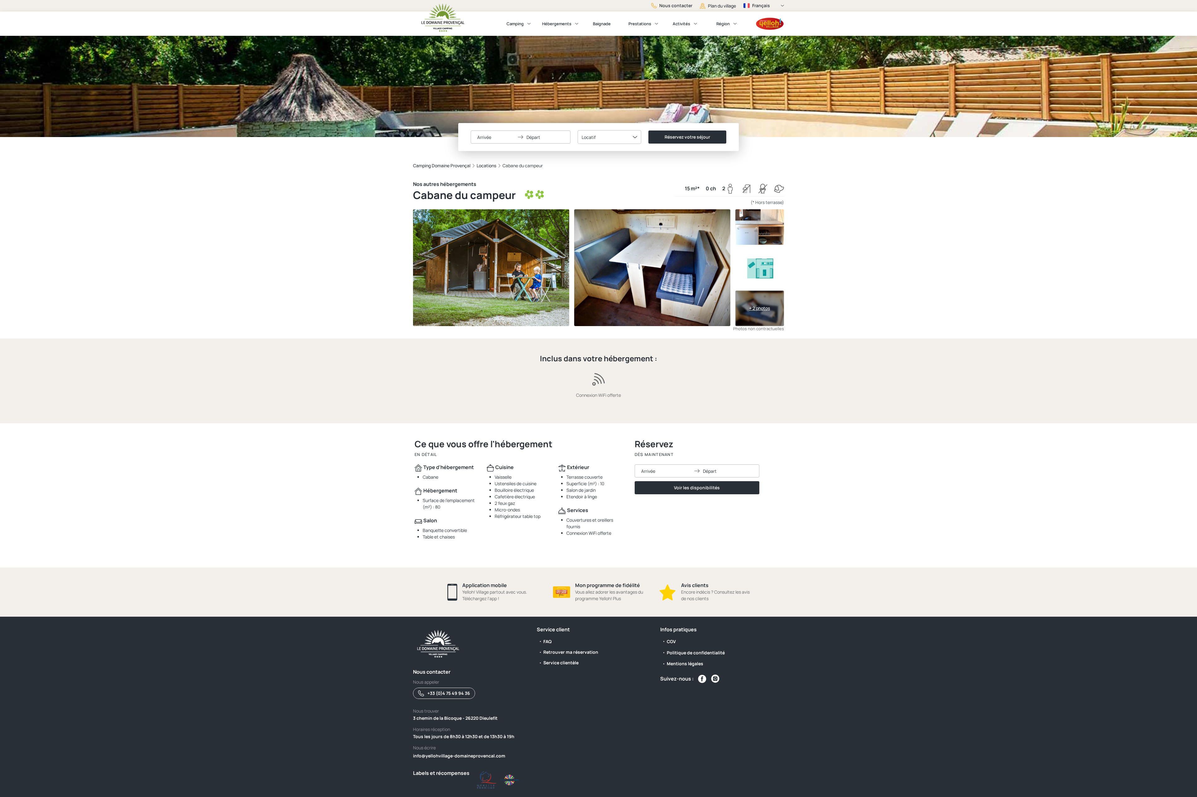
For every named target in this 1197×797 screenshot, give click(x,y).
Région (723, 23)
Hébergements (556, 23)
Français (761, 5)
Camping (515, 23)
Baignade (602, 23)
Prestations (639, 23)
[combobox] (609, 137)
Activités (681, 23)
